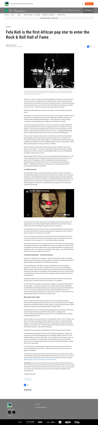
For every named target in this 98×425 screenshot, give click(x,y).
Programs (37, 14)
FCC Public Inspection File (41, 407)
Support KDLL (61, 14)
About (12, 14)
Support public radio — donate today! (49, 18)
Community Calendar (48, 14)
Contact (7, 14)
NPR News (8, 26)
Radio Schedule (28, 14)
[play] (6, 10)
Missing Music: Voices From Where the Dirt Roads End (40, 359)
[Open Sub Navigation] (15, 14)
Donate (90, 4)
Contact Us (37, 404)
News (19, 14)
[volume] (10, 10)
